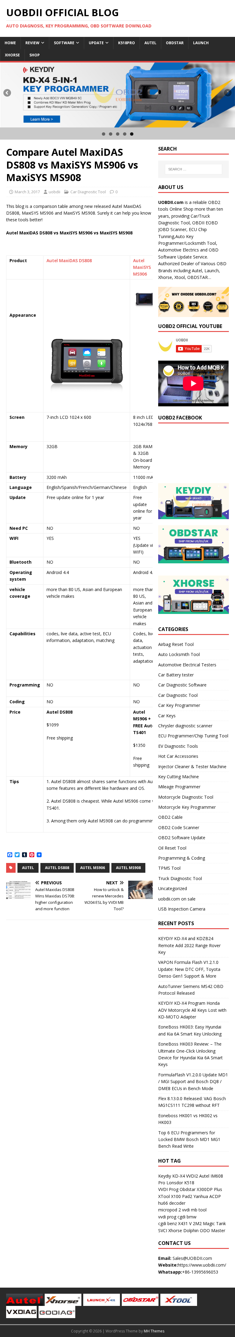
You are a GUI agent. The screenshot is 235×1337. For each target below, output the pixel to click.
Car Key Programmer (179, 705)
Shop (34, 55)
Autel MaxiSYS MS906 (142, 267)
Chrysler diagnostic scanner (185, 726)
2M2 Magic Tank (209, 1223)
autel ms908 (128, 867)
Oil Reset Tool (172, 848)
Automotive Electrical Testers (187, 665)
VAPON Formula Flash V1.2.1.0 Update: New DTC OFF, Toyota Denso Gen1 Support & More (189, 969)
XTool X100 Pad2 (175, 1196)
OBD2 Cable (170, 817)
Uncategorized (172, 888)
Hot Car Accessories (178, 756)
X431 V (185, 1223)
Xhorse (12, 55)
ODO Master (212, 1230)
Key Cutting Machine (178, 776)
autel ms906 (92, 867)
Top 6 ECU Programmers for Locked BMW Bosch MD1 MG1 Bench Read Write (189, 1139)
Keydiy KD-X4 (171, 1176)
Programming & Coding (181, 858)
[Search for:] (193, 169)
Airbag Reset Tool (176, 644)
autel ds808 (57, 867)
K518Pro (126, 42)
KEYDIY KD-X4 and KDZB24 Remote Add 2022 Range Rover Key (189, 945)
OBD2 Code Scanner (178, 827)
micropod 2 (169, 1210)
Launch (201, 42)
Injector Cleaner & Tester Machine (192, 766)
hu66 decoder (171, 1203)
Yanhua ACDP (207, 1196)
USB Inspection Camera (181, 909)
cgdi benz (167, 1223)
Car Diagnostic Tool (88, 191)
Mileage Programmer (179, 787)
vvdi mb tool (194, 1210)
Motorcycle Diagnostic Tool (185, 797)
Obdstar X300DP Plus (201, 1189)
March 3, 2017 (27, 191)
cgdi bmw (186, 1217)
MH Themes (154, 1331)
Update (96, 42)
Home (10, 42)
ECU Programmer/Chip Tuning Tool (193, 736)
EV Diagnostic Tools (178, 746)
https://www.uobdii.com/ (202, 1265)
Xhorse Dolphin (183, 1230)
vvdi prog (167, 1217)
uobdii (54, 191)
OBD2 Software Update (181, 837)
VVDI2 (192, 1176)
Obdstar (175, 42)
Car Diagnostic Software (182, 685)
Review (32, 42)
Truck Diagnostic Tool (180, 878)
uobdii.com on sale (177, 899)
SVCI (162, 1230)
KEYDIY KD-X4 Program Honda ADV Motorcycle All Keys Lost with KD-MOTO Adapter (192, 1010)
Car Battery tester (176, 675)
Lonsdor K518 (180, 1182)
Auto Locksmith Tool (179, 654)
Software (64, 42)
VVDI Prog (168, 1189)
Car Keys (167, 715)
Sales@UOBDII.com (192, 1258)
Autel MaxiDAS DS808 (69, 260)
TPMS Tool (169, 868)
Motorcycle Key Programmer (187, 807)
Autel (150, 42)
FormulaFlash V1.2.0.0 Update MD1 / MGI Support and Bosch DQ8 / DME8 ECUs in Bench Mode (193, 1081)
